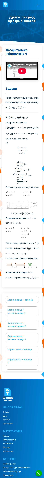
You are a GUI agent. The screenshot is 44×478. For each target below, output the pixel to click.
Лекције (6, 447)
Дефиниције (8, 451)
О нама (6, 412)
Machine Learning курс (12, 471)
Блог (5, 416)
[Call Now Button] (39, 473)
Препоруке (7, 423)
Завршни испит (9, 440)
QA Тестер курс (9, 464)
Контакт (6, 420)
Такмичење (8, 444)
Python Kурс (8, 475)
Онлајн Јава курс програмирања (16, 468)
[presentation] (19, 107)
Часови (6, 436)
